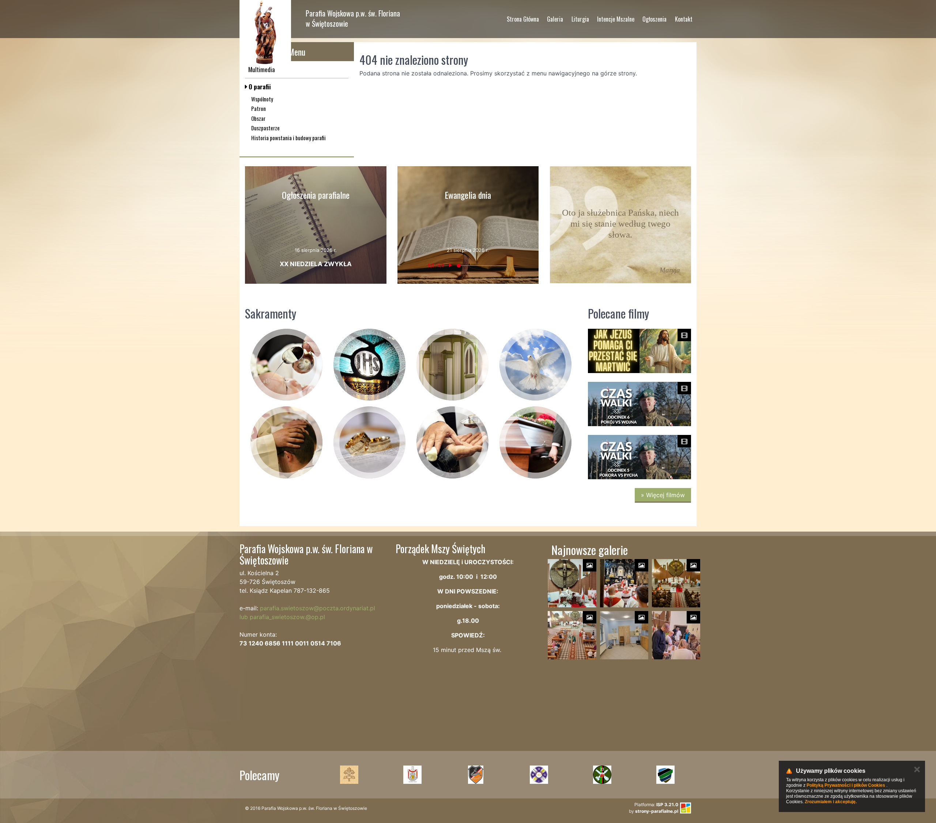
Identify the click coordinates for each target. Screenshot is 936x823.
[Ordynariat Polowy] (412, 775)
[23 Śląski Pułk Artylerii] (602, 775)
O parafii (259, 86)
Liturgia (580, 19)
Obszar (258, 118)
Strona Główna (523, 19)
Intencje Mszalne (615, 19)
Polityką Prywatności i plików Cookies (846, 785)
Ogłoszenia (654, 19)
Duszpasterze (265, 128)
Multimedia (261, 69)
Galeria (555, 19)
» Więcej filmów (663, 495)
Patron (258, 108)
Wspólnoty (262, 99)
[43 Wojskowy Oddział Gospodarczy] (538, 775)
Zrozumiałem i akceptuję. (831, 801)
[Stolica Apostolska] (349, 775)
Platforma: (656, 804)
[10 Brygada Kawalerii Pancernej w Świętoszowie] (475, 775)
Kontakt (683, 19)
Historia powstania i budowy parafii (288, 138)
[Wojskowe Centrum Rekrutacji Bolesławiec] (665, 775)
